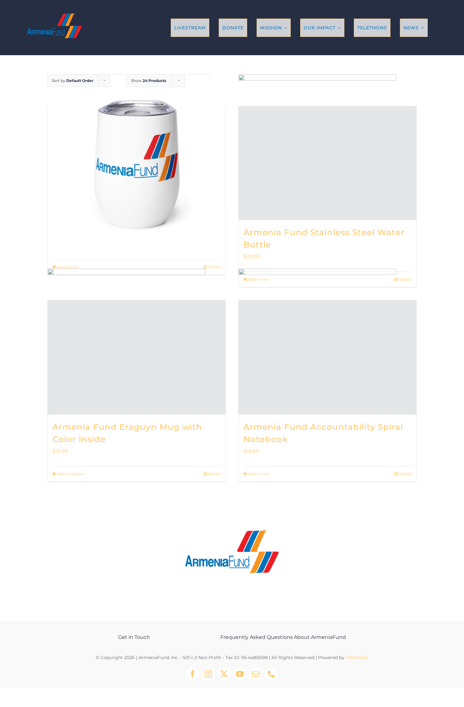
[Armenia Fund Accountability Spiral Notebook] (327, 357)
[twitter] (224, 674)
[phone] (271, 674)
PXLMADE (357, 657)
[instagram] (208, 674)
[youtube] (240, 674)
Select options (70, 473)
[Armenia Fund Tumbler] (136, 163)
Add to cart (67, 267)
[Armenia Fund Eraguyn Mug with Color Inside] (136, 357)
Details (214, 267)
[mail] (255, 674)
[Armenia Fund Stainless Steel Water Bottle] (327, 163)
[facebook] (192, 674)
